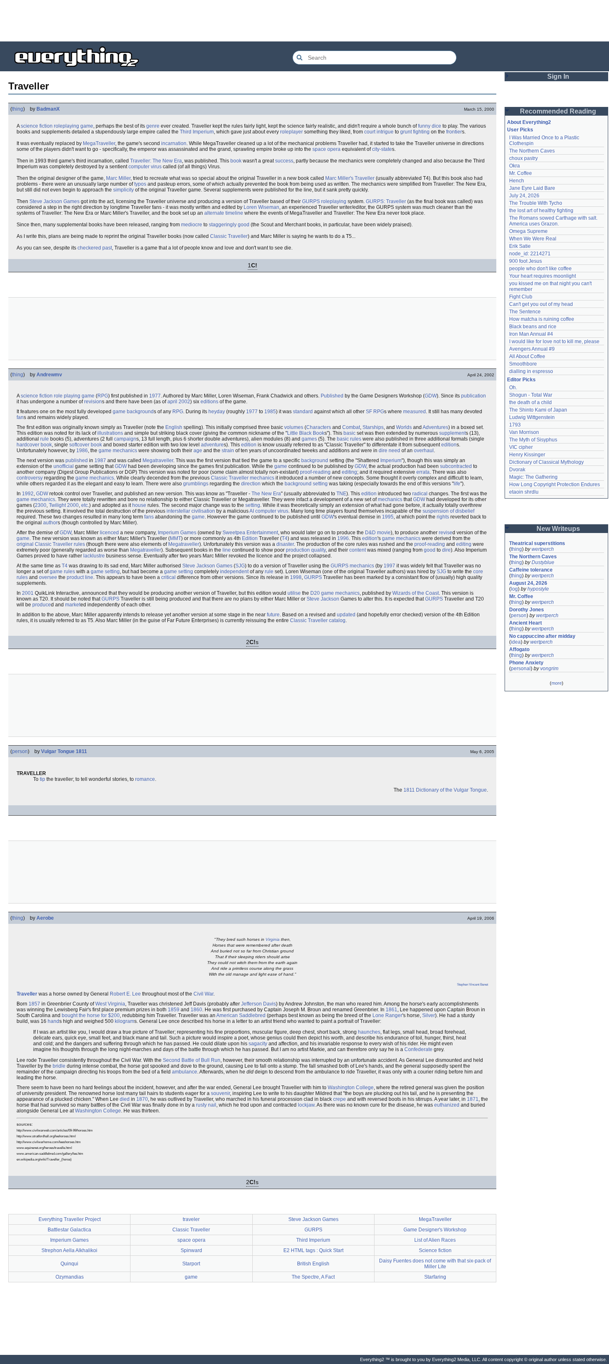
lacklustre (94, 556)
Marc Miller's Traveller (350, 178)
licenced (109, 532)
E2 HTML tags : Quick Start (313, 1250)
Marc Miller (118, 178)
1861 (391, 1010)
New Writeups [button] (558, 528)
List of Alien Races (435, 1240)
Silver (428, 1015)
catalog (337, 620)
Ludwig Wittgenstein (532, 417)
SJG (240, 566)
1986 (82, 450)
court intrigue (379, 132)
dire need (389, 450)
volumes (293, 427)
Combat (351, 427)
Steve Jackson (323, 599)
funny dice (429, 126)
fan (20, 417)
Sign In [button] (558, 76)
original (25, 544)
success (284, 161)
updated (346, 615)
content (357, 550)
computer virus (145, 167)
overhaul (424, 450)
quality (318, 550)
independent (234, 571)
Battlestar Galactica (69, 1230)
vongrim (549, 668)
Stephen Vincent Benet (472, 984)
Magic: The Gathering (533, 477)
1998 (296, 577)
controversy (30, 478)
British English (313, 1264)
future (273, 615)
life (457, 484)
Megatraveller (158, 460)
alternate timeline (223, 213)
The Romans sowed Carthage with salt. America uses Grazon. (553, 221)
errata (423, 472)
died (125, 1099)
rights (443, 517)
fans (149, 517)
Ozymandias (70, 1277)
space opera (326, 149)
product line (80, 577)
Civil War (203, 994)
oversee (48, 577)
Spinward (191, 1250)
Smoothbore (523, 364)
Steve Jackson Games (54, 201)
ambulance (184, 1072)
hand (53, 1021)
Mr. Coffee (520, 173)
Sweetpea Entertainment (250, 532)
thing (17, 109)
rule (44, 439)
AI (251, 511)
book (236, 161)
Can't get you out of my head (541, 304)
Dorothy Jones (526, 610)
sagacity (258, 1044)
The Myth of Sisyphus (533, 440)
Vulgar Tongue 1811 (64, 751)
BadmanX (48, 109)
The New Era (266, 494)
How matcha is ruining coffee (541, 319)
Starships (373, 427)
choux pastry (523, 158)
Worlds (404, 427)
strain (228, 450)
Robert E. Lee (125, 994)
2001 (28, 593)
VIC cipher (521, 447)
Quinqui (69, 1264)
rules (355, 439)
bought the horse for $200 (91, 1015)
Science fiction (435, 1250)
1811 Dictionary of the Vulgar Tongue (445, 790)
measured (414, 411)
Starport (191, 1264)
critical (168, 577)
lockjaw (306, 1105)
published (76, 460)
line (226, 550)
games (309, 439)
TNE (341, 494)
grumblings (195, 484)
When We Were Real (532, 239)
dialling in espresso (531, 371)
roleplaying (66, 126)
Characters (318, 427)
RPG (102, 396)
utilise (294, 593)
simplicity (123, 190)
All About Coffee (527, 356)
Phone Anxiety (526, 663)
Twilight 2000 (64, 505)
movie (384, 532)
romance (145, 779)
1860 (196, 1010)
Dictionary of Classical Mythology (546, 462)
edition (248, 445)
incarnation (173, 143)
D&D (370, 532)
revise (445, 532)
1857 (34, 1004)
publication (473, 396)
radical (420, 494)
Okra (514, 166)
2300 (40, 505)
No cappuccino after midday (542, 636)
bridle (59, 1066)
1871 (473, 1099)
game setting (105, 571)
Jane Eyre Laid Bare (532, 188)
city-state (382, 149)
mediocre (191, 225)
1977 (155, 396)
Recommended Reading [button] (558, 111)
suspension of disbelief (448, 511)
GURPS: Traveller (386, 201)
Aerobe (45, 918)
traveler (191, 1219)
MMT (175, 538)
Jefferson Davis (258, 1004)
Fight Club (520, 297)
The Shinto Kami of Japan (538, 410)
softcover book (85, 445)
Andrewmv (49, 375)
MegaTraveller (99, 143)
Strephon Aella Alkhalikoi (69, 1250)
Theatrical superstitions (537, 543)
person (20, 751)
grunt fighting (415, 132)
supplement (452, 433)
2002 (184, 402)
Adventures (435, 427)
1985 (270, 411)
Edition (250, 538)
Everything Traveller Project (70, 1219)
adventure (212, 445)
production (298, 550)
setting (320, 484)
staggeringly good (229, 225)
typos (140, 184)
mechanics (125, 450)
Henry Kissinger (527, 455)
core (478, 571)
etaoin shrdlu (524, 492)
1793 (515, 425)
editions (209, 402)
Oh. (513, 387)
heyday (216, 411)
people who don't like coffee (540, 268)
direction (251, 484)
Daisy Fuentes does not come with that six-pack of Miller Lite (435, 1264)
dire (446, 550)
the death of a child (530, 402)
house (139, 505)
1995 (388, 517)
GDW (431, 396)
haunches (369, 1032)
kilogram (124, 1021)
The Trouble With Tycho (535, 203)
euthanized (446, 1105)
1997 (389, 566)
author (50, 523)
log (514, 589)
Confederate (418, 1049)
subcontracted (456, 466)
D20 (315, 593)
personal (521, 668)
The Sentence (525, 312)
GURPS (311, 201)
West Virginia (110, 1004)
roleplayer (291, 132)
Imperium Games (177, 532)
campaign (125, 439)
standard (303, 411)
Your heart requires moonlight (542, 276)
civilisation (203, 511)
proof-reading (315, 472)
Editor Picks (521, 380)
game (86, 126)
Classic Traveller (229, 236)
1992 (28, 494)
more (556, 683)
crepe (339, 1099)
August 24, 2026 (528, 583)
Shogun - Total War (530, 395)
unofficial (63, 466)
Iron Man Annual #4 (531, 334)
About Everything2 (529, 122)
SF (369, 411)
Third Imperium (197, 132)
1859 (173, 1010)
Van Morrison (524, 432)
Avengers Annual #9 (532, 349)
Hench (516, 181)
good (429, 550)
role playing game (74, 396)
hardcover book (34, 445)
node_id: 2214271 (530, 254)
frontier (454, 132)
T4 (285, 538)
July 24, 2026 (524, 196)
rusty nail (206, 1105)
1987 (100, 460)
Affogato (519, 649)
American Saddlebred (241, 1015)
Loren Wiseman (261, 207)
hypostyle (538, 589)
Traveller (27, 994)
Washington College (351, 1087)
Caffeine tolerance (531, 570)
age (197, 450)
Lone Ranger (387, 1015)
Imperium (390, 460)
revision (93, 402)
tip (42, 779)
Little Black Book (305, 433)
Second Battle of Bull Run (191, 1060)
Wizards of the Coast (415, 593)
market (72, 605)
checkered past (94, 248)
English (173, 427)
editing (349, 472)
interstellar (178, 511)
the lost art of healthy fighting (541, 210)
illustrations (110, 433)
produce (41, 605)
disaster (285, 544)
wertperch (543, 549)
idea (516, 642)
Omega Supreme (528, 231)
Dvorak (517, 469)
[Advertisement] (304, 20)
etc (84, 505)
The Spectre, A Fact (313, 1277)
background (140, 411)
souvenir (220, 1093)
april (172, 402)
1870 (142, 1099)
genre (153, 126)
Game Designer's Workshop (435, 1230)
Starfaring (435, 1277)
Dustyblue (543, 562)
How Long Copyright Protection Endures (554, 484)
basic (349, 433)
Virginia (273, 939)
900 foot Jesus (525, 261)
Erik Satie (520, 246)
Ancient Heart (525, 623)
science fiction (37, 126)
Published (332, 396)
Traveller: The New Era (156, 161)
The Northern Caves (532, 151)
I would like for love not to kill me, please (554, 341)
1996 (343, 538)
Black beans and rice (532, 326)
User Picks (520, 130)
